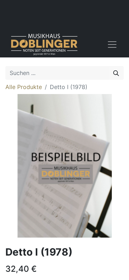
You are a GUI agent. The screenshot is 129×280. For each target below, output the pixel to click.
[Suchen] (116, 73)
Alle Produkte (23, 86)
